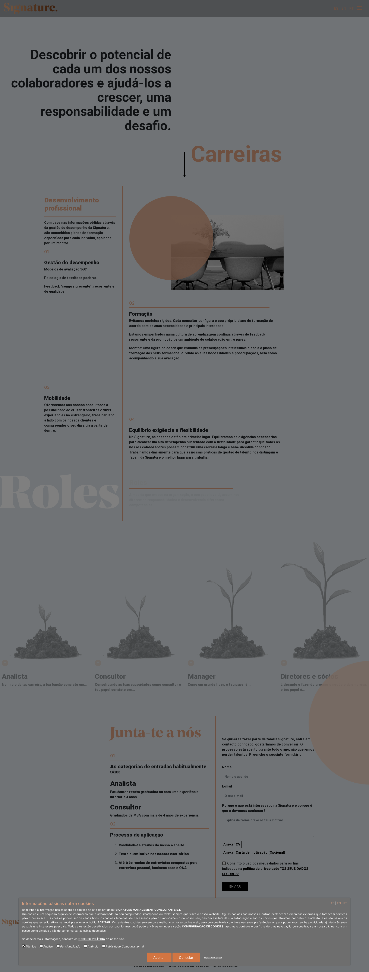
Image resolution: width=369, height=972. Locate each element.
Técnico (31, 946)
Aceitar (159, 957)
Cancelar (186, 957)
